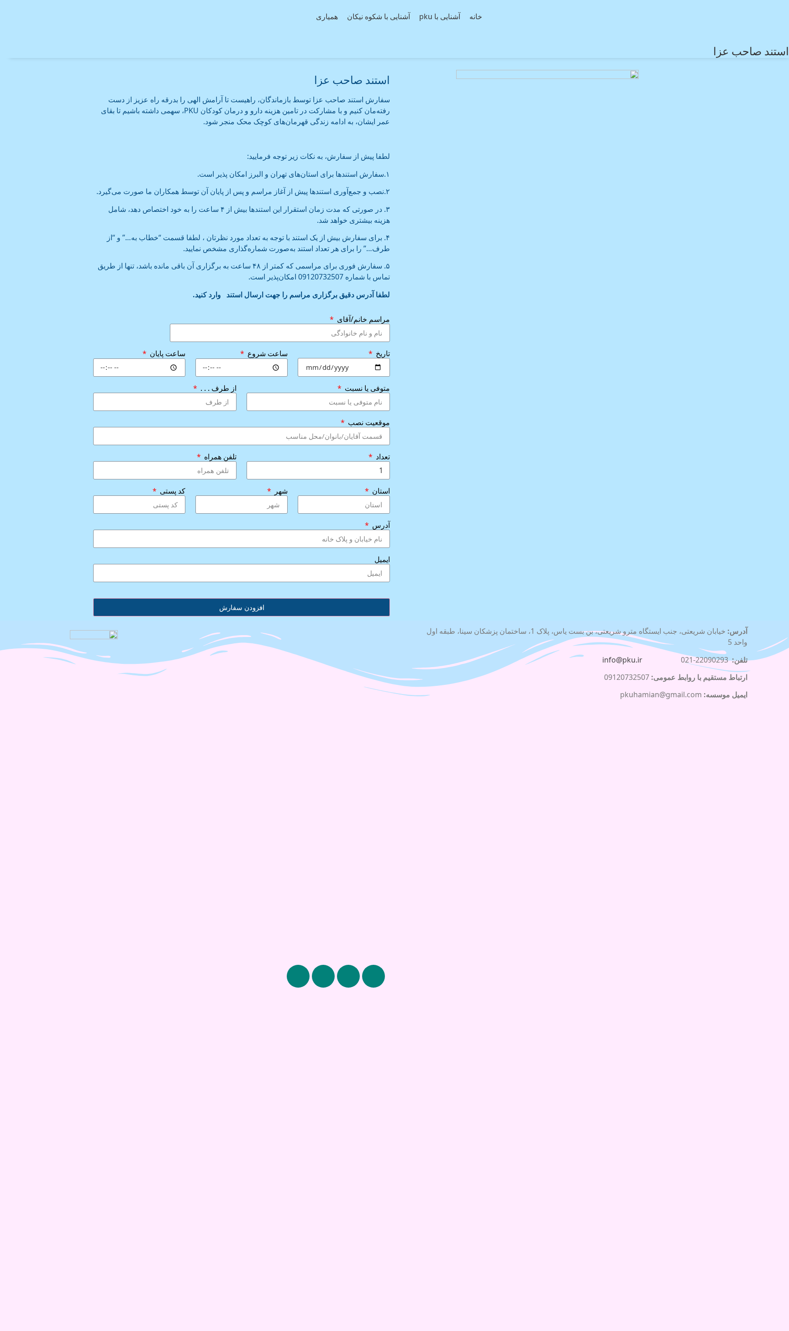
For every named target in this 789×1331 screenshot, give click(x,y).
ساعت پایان (166, 354)
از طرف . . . (218, 388)
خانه (475, 16)
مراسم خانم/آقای (362, 320)
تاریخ (382, 354)
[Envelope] (298, 976)
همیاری (327, 16)
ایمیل (382, 560)
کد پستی (171, 491)
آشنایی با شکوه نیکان (378, 16)
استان (380, 491)
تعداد (382, 457)
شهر (280, 491)
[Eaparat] (323, 976)
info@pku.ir (622, 660)
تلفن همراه (219, 457)
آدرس (380, 525)
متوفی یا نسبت (366, 388)
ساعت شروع (267, 354)
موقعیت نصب (368, 423)
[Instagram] (373, 976)
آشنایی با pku (439, 16)
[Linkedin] (348, 976)
